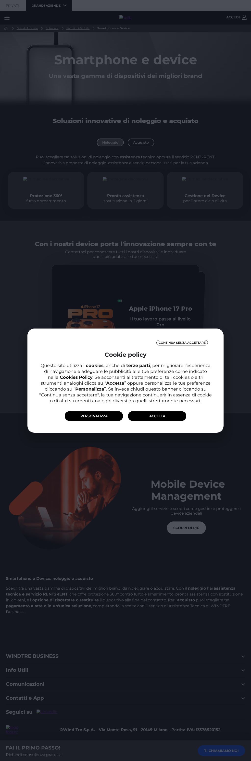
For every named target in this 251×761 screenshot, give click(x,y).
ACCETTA (157, 416)
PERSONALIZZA (94, 416)
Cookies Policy (76, 377)
